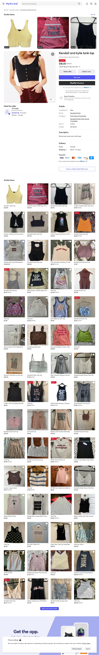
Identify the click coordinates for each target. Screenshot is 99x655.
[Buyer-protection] (79, 67)
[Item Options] (53, 54)
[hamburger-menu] (3, 4)
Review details (76, 649)
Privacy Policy (86, 643)
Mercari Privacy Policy (71, 92)
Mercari (6, 10)
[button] (87, 4)
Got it (88, 649)
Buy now (77, 77)
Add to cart (86, 71)
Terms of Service (84, 92)
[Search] (79, 4)
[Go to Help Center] (67, 110)
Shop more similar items (49, 608)
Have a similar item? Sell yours (77, 169)
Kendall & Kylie (14, 10)
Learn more (70, 99)
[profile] (95, 4)
